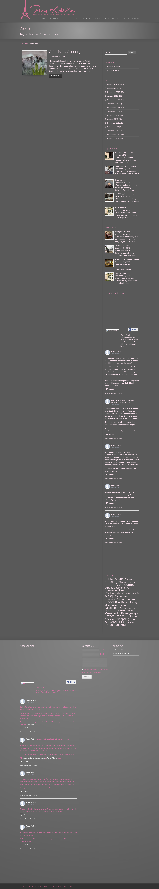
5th (126, 579)
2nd (112, 579)
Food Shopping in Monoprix (125, 194)
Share (120, 393)
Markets (124, 605)
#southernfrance (114, 431)
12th (121, 582)
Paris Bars (109, 611)
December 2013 (113, 108)
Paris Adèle (116, 351)
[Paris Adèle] (112, 330)
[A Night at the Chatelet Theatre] (109, 263)
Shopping (73, 18)
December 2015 (113, 92)
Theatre (129, 622)
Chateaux (121, 599)
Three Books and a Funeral (125, 166)
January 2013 (112, 111)
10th (111, 582)
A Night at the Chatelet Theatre (127, 259)
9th (106, 582)
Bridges (119, 590)
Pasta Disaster (120, 208)
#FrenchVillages (51, 758)
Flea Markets (131, 599)
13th (125, 582)
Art (128, 587)
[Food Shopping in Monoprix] (109, 197)
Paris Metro (120, 611)
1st (107, 579)
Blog (44, 18)
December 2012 (113, 115)
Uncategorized (115, 624)
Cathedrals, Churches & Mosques (122, 595)
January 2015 (112, 96)
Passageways (129, 613)
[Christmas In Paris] (109, 249)
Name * (102, 649)
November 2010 (113, 138)
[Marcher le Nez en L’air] (109, 156)
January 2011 (112, 131)
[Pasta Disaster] (109, 211)
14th (129, 582)
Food (64, 18)
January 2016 (112, 88)
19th (107, 585)
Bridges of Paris (113, 67)
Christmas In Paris (122, 246)
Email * (102, 654)
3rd (116, 579)
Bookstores (109, 591)
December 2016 (113, 84)
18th (134, 582)
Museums (54, 18)
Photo (111, 389)
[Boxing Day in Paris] (109, 235)
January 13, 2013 (58, 57)
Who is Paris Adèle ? (115, 70)
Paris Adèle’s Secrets (90, 18)
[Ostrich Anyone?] (109, 183)
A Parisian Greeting (65, 51)
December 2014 (113, 100)
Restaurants (114, 616)
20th (112, 585)
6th (130, 579)
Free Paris (121, 602)
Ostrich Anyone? (121, 180)
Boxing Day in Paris (122, 232)
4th (121, 579)
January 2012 (112, 119)
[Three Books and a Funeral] (109, 170)
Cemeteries (123, 597)
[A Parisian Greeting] (34, 62)
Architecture (124, 585)
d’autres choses (110, 18)
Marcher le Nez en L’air (124, 152)
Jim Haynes (112, 605)
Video (111, 434)
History (133, 602)
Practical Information (131, 18)
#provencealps (127, 431)
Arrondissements (115, 587)
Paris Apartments (127, 608)
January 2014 (112, 104)
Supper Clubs (116, 622)
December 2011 (113, 123)
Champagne (110, 599)
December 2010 (113, 135)
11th (116, 582)
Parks (117, 613)
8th (134, 579)
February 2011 (113, 127)
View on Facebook (110, 393)
